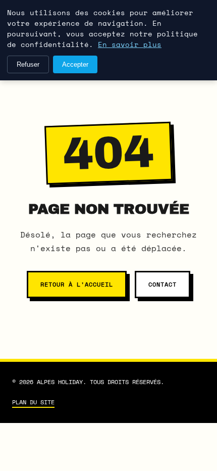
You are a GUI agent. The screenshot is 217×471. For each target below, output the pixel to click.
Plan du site (33, 402)
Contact (162, 284)
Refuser (28, 64)
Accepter (75, 64)
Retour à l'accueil (76, 284)
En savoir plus (129, 44)
